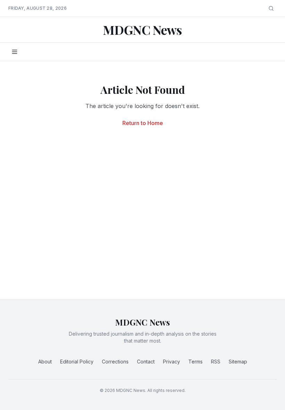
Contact (146, 361)
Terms (195, 361)
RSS (215, 361)
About (45, 361)
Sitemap (238, 361)
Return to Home (142, 123)
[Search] (271, 8)
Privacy (171, 361)
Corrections (115, 361)
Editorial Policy (76, 361)
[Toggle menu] (14, 52)
